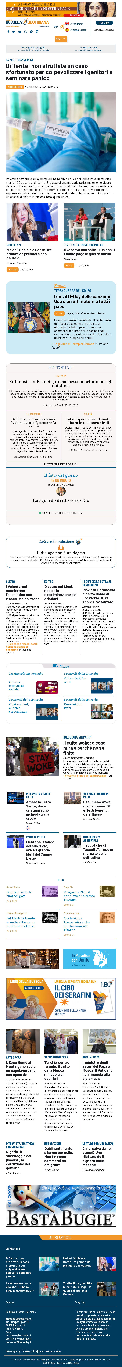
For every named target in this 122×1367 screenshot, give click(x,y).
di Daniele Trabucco (26, 457)
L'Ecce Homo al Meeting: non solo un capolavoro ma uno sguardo (21, 1068)
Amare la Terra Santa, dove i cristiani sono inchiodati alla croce (38, 809)
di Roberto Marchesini (81, 450)
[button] (61, 39)
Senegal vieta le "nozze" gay (19, 893)
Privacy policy (13, 1351)
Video (64, 666)
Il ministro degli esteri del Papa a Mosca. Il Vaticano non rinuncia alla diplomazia (97, 1070)
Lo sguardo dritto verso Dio (61, 500)
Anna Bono (51, 1170)
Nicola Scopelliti (53, 603)
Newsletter (104, 29)
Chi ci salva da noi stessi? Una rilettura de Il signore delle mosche (97, 1156)
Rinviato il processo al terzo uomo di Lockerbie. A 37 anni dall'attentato (98, 595)
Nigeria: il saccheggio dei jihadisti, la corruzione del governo (18, 1159)
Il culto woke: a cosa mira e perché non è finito (84, 747)
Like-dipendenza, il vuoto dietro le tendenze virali (88, 420)
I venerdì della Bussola (81, 673)
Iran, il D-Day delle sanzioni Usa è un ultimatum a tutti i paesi (82, 301)
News (76, 23)
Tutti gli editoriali (61, 464)
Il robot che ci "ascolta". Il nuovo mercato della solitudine (98, 851)
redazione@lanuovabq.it (18, 1335)
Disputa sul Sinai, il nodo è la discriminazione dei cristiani (60, 592)
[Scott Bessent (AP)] (29, 317)
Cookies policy (29, 1351)
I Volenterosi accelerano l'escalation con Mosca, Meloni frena (23, 592)
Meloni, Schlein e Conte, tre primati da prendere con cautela (29, 253)
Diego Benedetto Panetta (78, 758)
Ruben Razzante (17, 263)
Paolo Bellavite (49, 87)
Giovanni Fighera (93, 1170)
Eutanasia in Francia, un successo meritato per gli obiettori (61, 383)
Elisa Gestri (71, 259)
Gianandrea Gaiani (93, 313)
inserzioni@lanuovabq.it (18, 1342)
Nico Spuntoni (91, 1083)
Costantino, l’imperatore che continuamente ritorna (77, 924)
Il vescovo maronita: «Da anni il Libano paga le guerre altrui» (89, 251)
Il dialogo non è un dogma (61, 553)
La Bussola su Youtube (26, 673)
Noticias (78, 29)
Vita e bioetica (15, 87)
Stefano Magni (90, 607)
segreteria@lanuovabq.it (19, 1338)
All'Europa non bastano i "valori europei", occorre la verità (33, 422)
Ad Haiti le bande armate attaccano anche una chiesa (21, 922)
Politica (12, 269)
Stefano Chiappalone (19, 1080)
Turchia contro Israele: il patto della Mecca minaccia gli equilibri (57, 1070)
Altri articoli (60, 1237)
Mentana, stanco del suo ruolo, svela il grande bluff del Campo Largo (40, 849)
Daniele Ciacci (91, 862)
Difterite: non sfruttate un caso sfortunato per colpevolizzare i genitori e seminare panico (59, 71)
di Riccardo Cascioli (61, 484)
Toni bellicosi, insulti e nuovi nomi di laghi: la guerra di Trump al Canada (77, 1289)
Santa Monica (88, 47)
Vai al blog (12, 901)
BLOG (61, 880)
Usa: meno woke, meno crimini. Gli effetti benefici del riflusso (97, 807)
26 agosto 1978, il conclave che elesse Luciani (79, 895)
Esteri (69, 265)
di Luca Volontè (53, 405)
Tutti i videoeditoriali (62, 513)
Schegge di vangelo (33, 47)
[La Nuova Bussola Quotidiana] (27, 23)
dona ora (104, 22)
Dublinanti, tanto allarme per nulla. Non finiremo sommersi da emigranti (58, 1156)
